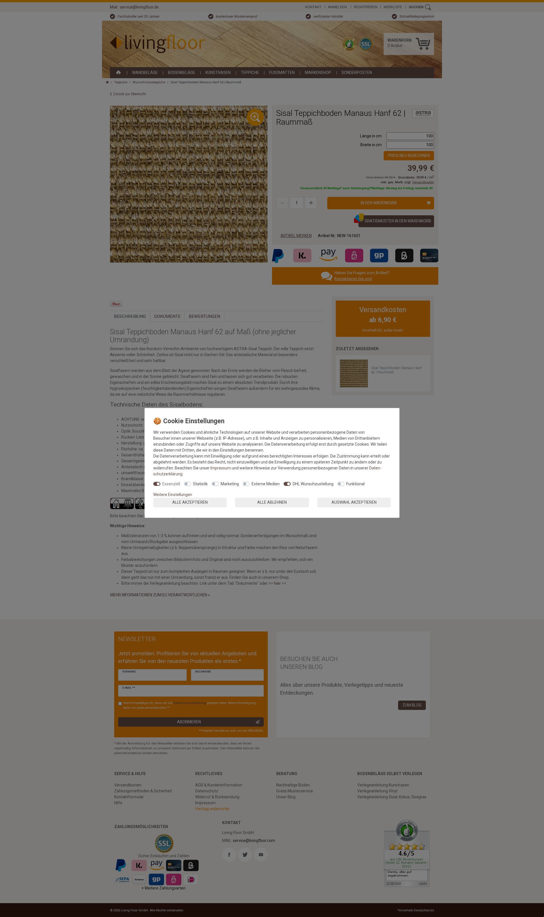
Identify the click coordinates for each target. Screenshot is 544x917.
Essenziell (171, 484)
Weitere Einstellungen (172, 494)
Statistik (200, 484)
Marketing (230, 484)
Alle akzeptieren (190, 502)
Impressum (221, 468)
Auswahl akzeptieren (354, 502)
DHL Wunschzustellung (313, 484)
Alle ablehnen (272, 502)
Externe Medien (266, 484)
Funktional (355, 484)
